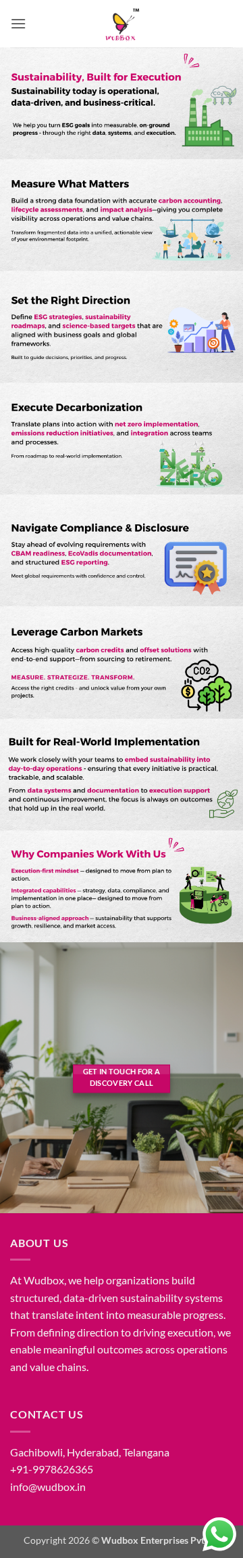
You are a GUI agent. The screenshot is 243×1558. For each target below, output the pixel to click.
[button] (18, 23)
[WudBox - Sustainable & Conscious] (121, 23)
